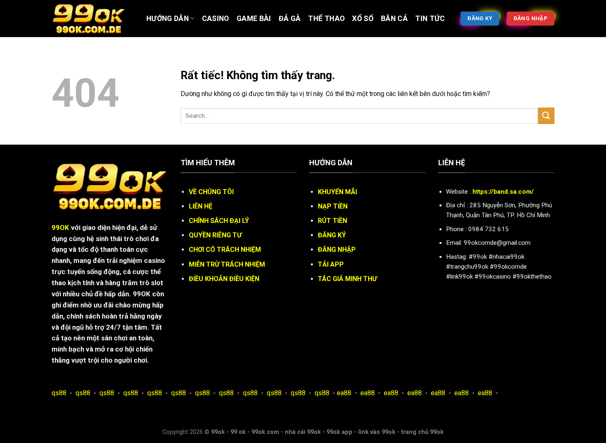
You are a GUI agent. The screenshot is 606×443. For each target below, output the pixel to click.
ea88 (344, 393)
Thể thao (326, 18)
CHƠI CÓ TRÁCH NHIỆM (225, 249)
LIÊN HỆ (200, 206)
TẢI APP (331, 264)
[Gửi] (546, 116)
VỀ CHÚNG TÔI (211, 192)
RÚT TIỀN (332, 221)
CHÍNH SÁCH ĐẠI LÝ (219, 221)
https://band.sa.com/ (503, 191)
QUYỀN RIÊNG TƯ (215, 235)
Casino (215, 18)
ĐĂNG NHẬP (337, 249)
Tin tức (430, 18)
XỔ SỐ (362, 18)
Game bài (254, 18)
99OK (60, 227)
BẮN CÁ (394, 18)
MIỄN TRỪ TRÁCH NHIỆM (227, 264)
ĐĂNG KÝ (332, 235)
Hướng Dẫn (167, 18)
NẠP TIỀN (333, 206)
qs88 (59, 393)
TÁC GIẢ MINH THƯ (347, 279)
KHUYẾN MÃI (337, 192)
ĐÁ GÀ (290, 18)
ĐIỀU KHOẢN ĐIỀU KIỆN (224, 279)
